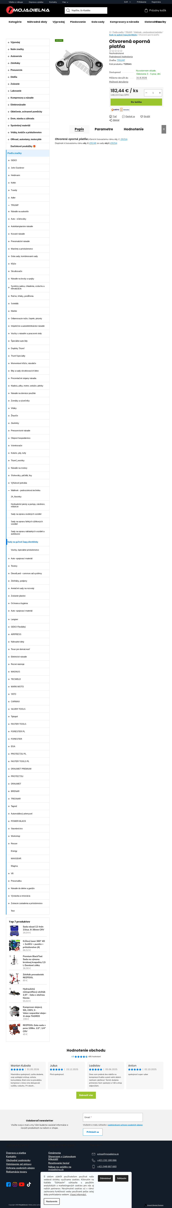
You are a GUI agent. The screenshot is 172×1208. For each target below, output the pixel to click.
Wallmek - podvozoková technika (25, 490)
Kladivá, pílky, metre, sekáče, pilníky (27, 386)
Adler (13, 197)
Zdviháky (15, 63)
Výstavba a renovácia (20, 896)
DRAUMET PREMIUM (21, 769)
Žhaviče (14, 415)
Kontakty (53, 2)
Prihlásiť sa (93, 1132)
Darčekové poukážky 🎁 (23, 146)
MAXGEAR (16, 858)
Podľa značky (14, 153)
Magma (14, 866)
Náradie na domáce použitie (23, 393)
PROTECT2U (17, 776)
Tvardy (14, 190)
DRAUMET (16, 784)
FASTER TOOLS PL (20, 761)
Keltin (13, 183)
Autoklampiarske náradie (22, 226)
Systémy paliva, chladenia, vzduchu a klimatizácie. (27, 287)
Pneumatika (16, 881)
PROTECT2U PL (18, 754)
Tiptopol (14, 716)
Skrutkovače (16, 271)
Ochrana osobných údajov (20, 1168)
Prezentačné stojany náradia (23, 378)
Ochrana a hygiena (19, 603)
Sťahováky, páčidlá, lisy (21, 475)
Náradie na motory (19, 468)
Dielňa (14, 77)
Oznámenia (54, 1153)
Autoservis (16, 56)
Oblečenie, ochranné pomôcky (26, 111)
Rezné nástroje (17, 664)
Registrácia (156, 2)
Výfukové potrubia (19, 483)
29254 (123, 139)
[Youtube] (21, 1184)
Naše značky (17, 49)
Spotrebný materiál (20, 125)
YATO (13, 694)
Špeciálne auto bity (19, 341)
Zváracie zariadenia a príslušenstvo (26, 903)
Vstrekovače (16, 445)
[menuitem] (15, 21)
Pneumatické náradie (20, 241)
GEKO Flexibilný (18, 627)
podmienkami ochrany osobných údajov (125, 1125)
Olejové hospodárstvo (20, 438)
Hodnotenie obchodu (86, 1050)
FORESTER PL (18, 731)
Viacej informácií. (78, 1194)
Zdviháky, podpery (19, 581)
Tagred (14, 806)
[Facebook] (8, 1184)
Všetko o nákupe (16, 2)
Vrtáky (14, 408)
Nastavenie (51, 1201)
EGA (13, 746)
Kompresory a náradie (22, 98)
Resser (14, 843)
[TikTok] (29, 1184)
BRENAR (15, 791)
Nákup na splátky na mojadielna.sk (59, 1168)
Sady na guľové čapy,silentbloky (22, 542)
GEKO (14, 160)
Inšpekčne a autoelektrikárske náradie (28, 326)
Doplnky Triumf (17, 348)
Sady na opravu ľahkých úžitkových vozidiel (27, 522)
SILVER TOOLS (18, 709)
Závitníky (15, 423)
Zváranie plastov (18, 596)
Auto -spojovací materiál (21, 558)
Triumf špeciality (18, 356)
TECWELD (16, 679)
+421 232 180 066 (107, 1160)
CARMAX (15, 701)
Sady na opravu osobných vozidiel (26, 514)
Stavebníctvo (17, 828)
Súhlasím (121, 1178)
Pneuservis (16, 70)
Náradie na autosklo (20, 211)
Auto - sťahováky (18, 219)
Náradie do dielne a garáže (23, 888)
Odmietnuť (105, 1178)
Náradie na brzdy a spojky (22, 278)
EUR (126, 2)
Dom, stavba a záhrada (22, 118)
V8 (12, 873)
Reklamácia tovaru (16, 1171)
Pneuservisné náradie (20, 430)
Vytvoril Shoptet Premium (155, 1205)
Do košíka (136, 102)
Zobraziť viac (86, 1095)
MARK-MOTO (17, 686)
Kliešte (14, 311)
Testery (14, 566)
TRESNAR (16, 798)
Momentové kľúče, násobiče (23, 363)
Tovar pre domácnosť (20, 649)
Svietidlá (14, 303)
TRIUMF (15, 205)
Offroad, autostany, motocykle (26, 139)
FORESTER (16, 739)
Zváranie (15, 84)
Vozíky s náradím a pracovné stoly (26, 333)
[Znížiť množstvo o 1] (146, 92)
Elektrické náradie (19, 656)
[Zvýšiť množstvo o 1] (160, 92)
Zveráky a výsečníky (20, 400)
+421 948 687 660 (107, 1166)
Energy (14, 851)
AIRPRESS (16, 634)
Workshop (15, 836)
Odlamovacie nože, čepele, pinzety (26, 318)
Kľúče (13, 264)
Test (13, 911)
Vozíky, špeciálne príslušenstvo (25, 550)
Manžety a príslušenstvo (22, 249)
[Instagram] (15, 1184)
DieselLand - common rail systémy (26, 573)
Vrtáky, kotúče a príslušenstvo (26, 132)
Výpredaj (15, 42)
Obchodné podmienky (18, 1160)
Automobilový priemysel (21, 813)
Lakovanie (16, 91)
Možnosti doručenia (118, 81)
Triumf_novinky (17, 460)
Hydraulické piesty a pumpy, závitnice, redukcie (28, 505)
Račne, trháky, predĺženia (22, 296)
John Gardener (17, 168)
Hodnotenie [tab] (134, 129)
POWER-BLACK (18, 821)
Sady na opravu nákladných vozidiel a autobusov (27, 532)
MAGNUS (15, 671)
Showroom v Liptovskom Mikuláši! (62, 1158)
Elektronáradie (18, 105)
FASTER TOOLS (18, 724)
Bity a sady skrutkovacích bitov (25, 371)
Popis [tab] (79, 129)
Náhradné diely (17, 642)
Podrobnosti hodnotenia (121, 56)
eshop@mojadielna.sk (108, 1154)
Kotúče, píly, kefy (18, 453)
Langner (14, 619)
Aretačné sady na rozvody (22, 588)
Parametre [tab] (104, 129)
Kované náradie (18, 234)
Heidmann (15, 175)
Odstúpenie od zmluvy (18, 1164)
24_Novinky (16, 496)
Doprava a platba (36, 2)
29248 (92, 143)
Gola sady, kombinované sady (24, 256)
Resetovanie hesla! (58, 1163)
